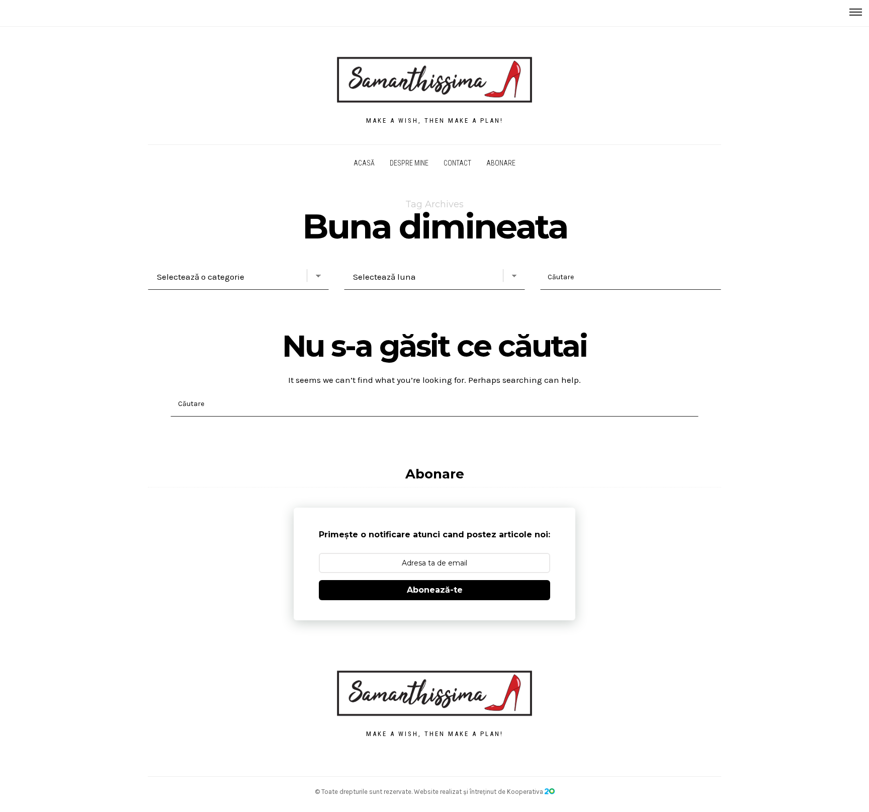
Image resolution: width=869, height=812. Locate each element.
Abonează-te (435, 590)
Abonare (500, 163)
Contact (457, 163)
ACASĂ (364, 163)
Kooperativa (526, 791)
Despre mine (409, 163)
